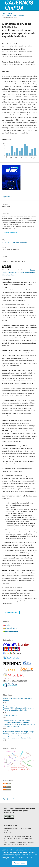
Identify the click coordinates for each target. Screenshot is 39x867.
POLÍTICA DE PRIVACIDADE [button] (21, 858)
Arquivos (11, 13)
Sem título (8, 197)
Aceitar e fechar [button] (19, 863)
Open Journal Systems (11, 799)
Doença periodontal (10, 715)
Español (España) (11, 628)
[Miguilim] (13, 677)
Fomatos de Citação (11, 232)
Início (3, 13)
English (8, 625)
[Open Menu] (2, 2)
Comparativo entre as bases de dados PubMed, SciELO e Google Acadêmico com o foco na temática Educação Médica (18, 708)
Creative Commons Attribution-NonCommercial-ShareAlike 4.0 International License (18, 272)
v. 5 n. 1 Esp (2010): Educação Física (13, 15)
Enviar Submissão (11, 613)
